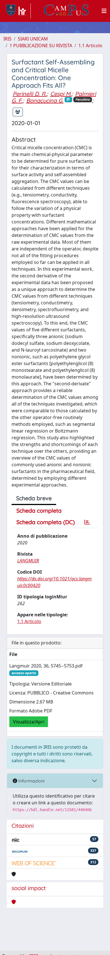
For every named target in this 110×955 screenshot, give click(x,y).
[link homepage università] (66, 11)
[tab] (87, 522)
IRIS (7, 39)
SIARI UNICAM (33, 39)
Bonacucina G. (44, 100)
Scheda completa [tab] (38, 510)
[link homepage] (17, 11)
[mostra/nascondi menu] (104, 11)
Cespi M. (60, 93)
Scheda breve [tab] (34, 498)
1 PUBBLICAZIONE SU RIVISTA (41, 45)
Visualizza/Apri (28, 722)
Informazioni (30, 781)
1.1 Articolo (90, 45)
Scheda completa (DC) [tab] (45, 522)
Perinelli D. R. (30, 93)
